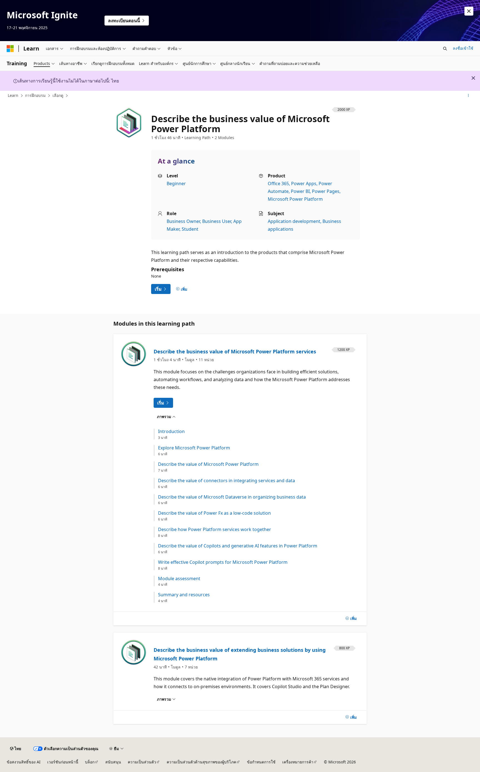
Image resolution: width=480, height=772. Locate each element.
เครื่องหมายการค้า (297, 762)
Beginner (176, 183)
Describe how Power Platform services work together (214, 529)
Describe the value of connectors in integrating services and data (226, 481)
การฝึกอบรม (35, 95)
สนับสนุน (113, 762)
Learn (13, 95)
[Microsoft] (10, 48)
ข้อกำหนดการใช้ (261, 762)
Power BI (300, 191)
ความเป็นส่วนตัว (142, 762)
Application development (294, 221)
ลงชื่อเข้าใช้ (463, 48)
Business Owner (183, 221)
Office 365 (278, 183)
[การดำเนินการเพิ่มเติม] (468, 95)
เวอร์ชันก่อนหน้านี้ (62, 762)
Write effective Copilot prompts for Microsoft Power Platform (223, 562)
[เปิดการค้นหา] (445, 49)
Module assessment (179, 579)
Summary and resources (184, 595)
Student (190, 229)
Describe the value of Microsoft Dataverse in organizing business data (232, 497)
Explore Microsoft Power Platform (194, 448)
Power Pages (325, 191)
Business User (216, 221)
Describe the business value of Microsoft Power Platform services (235, 351)
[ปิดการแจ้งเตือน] (468, 11)
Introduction (171, 431)
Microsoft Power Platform (295, 199)
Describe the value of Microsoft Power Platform (208, 464)
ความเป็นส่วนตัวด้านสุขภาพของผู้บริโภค (201, 762)
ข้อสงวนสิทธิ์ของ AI (24, 762)
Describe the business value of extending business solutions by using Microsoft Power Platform (240, 654)
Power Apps (303, 183)
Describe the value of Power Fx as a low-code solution (214, 513)
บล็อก (89, 762)
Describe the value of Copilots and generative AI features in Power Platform (237, 546)
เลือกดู (57, 95)
